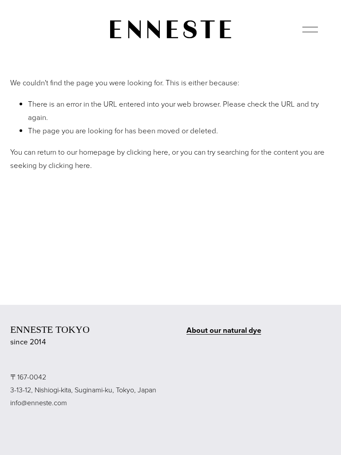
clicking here (147, 152)
